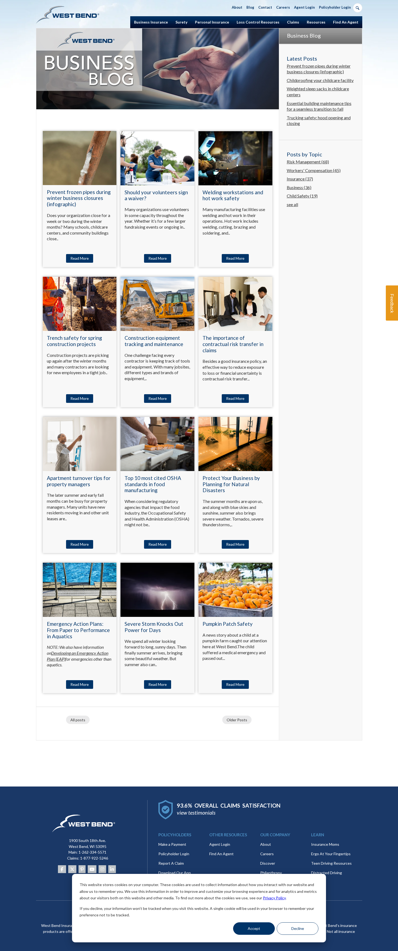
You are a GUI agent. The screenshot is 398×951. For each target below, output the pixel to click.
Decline (297, 928)
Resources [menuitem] (316, 22)
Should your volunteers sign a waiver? (156, 195)
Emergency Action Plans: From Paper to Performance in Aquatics (78, 630)
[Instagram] (102, 869)
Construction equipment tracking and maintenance (154, 341)
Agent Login (219, 844)
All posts (77, 720)
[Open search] (357, 8)
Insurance (300, 178)
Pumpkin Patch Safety (228, 624)
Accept (254, 928)
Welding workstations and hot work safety (233, 195)
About (265, 844)
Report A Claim (171, 863)
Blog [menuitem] (250, 7)
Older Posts (237, 720)
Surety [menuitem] (181, 22)
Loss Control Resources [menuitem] (258, 22)
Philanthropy (271, 872)
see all (292, 204)
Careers (267, 853)
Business (299, 187)
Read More (79, 258)
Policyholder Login (173, 853)
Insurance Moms (325, 844)
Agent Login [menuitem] (304, 7)
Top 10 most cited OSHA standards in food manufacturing (153, 484)
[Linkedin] (112, 869)
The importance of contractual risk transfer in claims (233, 344)
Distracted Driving (326, 872)
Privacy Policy (274, 898)
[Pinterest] (82, 869)
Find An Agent (221, 853)
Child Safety (302, 195)
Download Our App (174, 872)
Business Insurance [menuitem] (151, 22)
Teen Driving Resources (331, 863)
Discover (267, 863)
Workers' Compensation (314, 170)
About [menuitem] (237, 7)
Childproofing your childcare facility (320, 80)
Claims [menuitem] (293, 22)
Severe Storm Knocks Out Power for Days (154, 627)
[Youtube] (92, 869)
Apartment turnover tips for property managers (78, 481)
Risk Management (308, 161)
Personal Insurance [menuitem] (212, 22)
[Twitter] (72, 869)
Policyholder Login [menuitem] (335, 7)
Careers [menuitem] (283, 7)
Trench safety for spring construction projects (74, 341)
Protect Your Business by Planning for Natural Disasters (231, 484)
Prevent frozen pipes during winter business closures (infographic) (79, 198)
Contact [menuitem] (265, 7)
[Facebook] (62, 869)
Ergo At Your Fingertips (331, 853)
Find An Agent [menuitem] (345, 22)
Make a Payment (172, 844)
